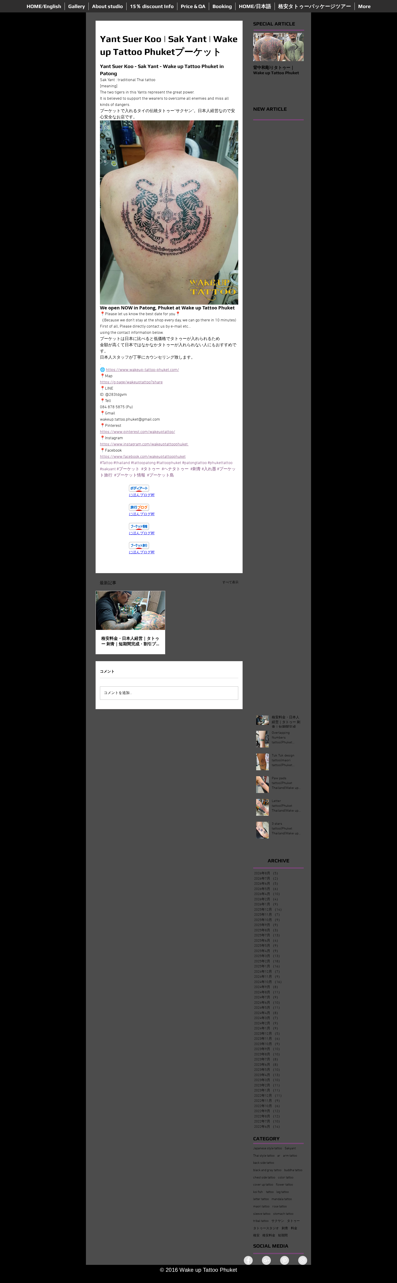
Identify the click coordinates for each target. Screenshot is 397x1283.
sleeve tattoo (261, 1214)
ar (278, 1156)
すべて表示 (230, 582)
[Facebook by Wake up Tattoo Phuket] (248, 1260)
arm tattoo (290, 1156)
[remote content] (169, 491)
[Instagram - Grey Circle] (302, 1260)
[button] (76, 6)
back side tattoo (263, 1163)
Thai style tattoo (264, 1156)
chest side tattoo (264, 1178)
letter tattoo (261, 1199)
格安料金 (268, 1236)
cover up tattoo (263, 1185)
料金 (294, 1228)
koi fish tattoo (263, 1192)
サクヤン (277, 1221)
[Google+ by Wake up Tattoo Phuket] (266, 1260)
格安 (256, 1236)
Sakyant (290, 1148)
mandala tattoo (282, 1199)
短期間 (283, 1236)
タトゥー (293, 1221)
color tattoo (285, 1178)
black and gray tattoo (267, 1170)
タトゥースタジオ (266, 1228)
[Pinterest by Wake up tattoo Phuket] (284, 1260)
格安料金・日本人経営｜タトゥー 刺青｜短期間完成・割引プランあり (130, 641)
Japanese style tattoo (267, 1148)
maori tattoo (261, 1207)
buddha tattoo (293, 1170)
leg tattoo (282, 1192)
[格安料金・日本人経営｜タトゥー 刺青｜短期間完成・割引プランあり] (130, 610)
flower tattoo (284, 1185)
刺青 (285, 1228)
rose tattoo (279, 1207)
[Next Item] (296, 47)
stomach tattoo (283, 1214)
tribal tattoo (261, 1221)
